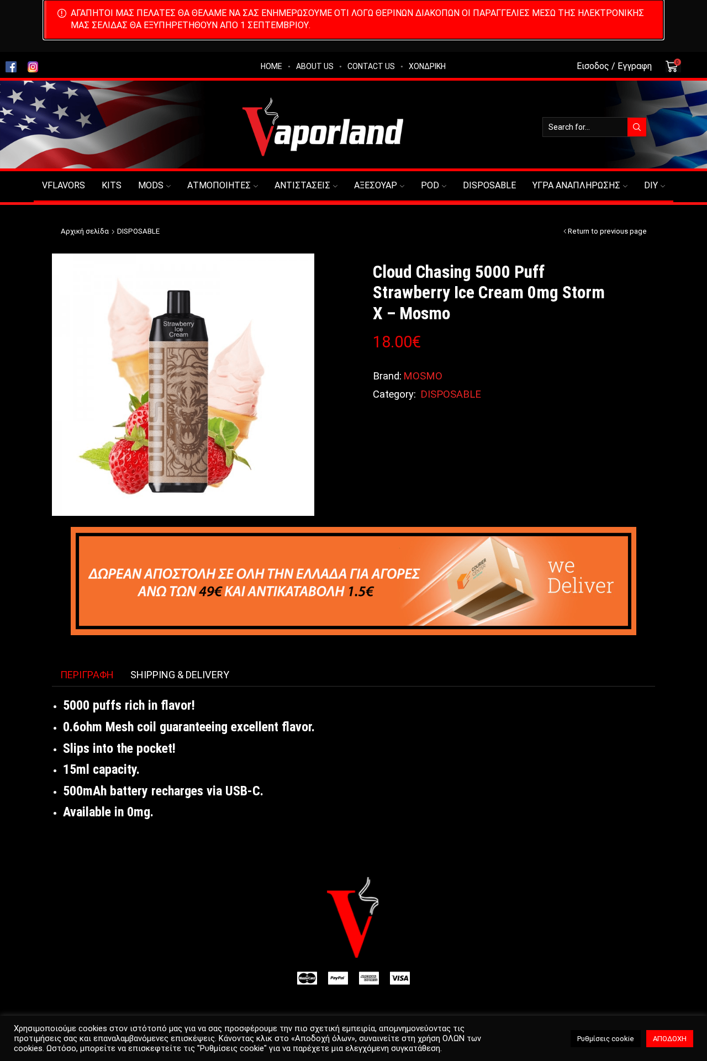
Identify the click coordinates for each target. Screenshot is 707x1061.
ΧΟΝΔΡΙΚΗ (427, 66)
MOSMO (422, 376)
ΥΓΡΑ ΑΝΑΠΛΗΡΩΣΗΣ (576, 185)
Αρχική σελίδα (85, 231)
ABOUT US (315, 66)
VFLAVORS (63, 185)
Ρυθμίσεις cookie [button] (605, 1038)
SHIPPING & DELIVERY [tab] (179, 674)
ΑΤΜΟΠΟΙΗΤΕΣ (219, 185)
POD (430, 185)
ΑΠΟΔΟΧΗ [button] (670, 1038)
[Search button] (636, 127)
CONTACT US (371, 66)
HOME (271, 66)
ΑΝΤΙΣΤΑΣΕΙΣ (302, 185)
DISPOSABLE (489, 185)
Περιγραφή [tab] (87, 674)
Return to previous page (607, 231)
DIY (651, 185)
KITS (112, 185)
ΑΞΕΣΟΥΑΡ (375, 185)
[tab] (87, 675)
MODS (150, 185)
